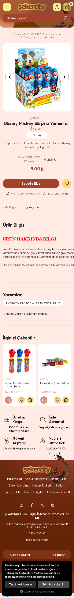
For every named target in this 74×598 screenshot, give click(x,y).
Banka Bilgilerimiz (36, 479)
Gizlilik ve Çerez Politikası (39, 591)
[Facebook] (32, 505)
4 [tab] (29, 401)
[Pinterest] (53, 505)
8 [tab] (45, 401)
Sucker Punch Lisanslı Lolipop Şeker (17, 384)
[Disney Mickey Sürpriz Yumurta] (37, 77)
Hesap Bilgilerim (42, 485)
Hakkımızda (14, 479)
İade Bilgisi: (10, 207)
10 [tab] (54, 401)
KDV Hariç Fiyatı (29, 159)
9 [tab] (49, 401)
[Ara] (66, 18)
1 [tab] (16, 401)
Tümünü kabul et (54, 584)
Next (64, 77)
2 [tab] (20, 401)
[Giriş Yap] (57, 7)
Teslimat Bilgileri (33, 492)
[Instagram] (21, 505)
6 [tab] (37, 401)
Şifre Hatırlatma (19, 485)
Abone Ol (58, 555)
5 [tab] (33, 401)
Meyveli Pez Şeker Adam (54, 383)
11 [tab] (58, 401)
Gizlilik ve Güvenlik (59, 492)
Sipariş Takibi (58, 479)
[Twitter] (42, 505)
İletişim (60, 485)
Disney (8, 378)
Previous (10, 77)
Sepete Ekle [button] (31, 183)
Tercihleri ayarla (20, 584)
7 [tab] (41, 401)
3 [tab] (24, 401)
